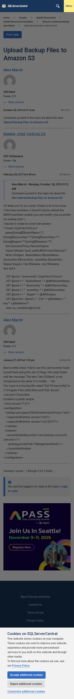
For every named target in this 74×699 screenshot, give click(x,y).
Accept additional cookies (26, 675)
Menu (69, 6)
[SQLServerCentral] (3, 6)
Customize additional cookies (26, 691)
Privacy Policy (21, 665)
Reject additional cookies (26, 684)
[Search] (58, 6)
